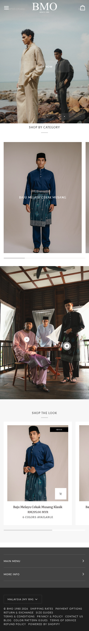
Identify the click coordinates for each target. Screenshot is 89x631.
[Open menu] (10, 7)
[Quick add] (60, 493)
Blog (7, 620)
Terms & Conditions (19, 616)
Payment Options (68, 608)
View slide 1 (64, 116)
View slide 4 (80, 116)
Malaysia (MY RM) (21, 599)
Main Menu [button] (12, 561)
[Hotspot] (67, 346)
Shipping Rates (41, 608)
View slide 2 (69, 116)
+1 (56, 517)
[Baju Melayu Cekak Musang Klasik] (37, 463)
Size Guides (44, 612)
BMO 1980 (14, 608)
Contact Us (74, 616)
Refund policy (15, 624)
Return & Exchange (19, 612)
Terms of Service (63, 620)
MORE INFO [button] (12, 574)
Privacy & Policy (50, 616)
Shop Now (44, 66)
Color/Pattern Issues (31, 620)
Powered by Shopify (44, 624)
